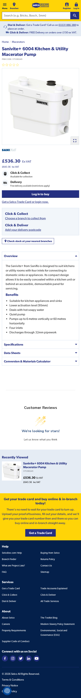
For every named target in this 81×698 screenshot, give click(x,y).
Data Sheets (12, 353)
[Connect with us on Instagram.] (13, 658)
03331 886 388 (67, 24)
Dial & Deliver (9, 601)
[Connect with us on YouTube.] (37, 658)
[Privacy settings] (7, 691)
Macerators (18, 41)
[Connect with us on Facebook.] (5, 658)
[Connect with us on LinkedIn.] (29, 658)
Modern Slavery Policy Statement (57, 624)
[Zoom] (74, 140)
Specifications (13, 344)
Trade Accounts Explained (53, 588)
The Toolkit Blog (48, 617)
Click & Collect (9, 594)
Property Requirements (14, 630)
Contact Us (46, 565)
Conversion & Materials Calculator (27, 361)
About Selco (8, 617)
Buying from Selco (50, 552)
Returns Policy (47, 559)
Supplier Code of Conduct (15, 641)
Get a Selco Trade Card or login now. (25, 202)
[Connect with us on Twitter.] (21, 658)
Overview (11, 256)
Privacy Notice (10, 685)
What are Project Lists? (13, 565)
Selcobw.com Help (12, 552)
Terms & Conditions (13, 679)
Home (5, 41)
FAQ (4, 572)
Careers (6, 624)
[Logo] (40, 5)
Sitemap (44, 572)
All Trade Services (49, 601)
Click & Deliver (48, 594)
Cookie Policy (9, 691)
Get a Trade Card (11, 588)
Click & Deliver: (19, 32)
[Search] (74, 15)
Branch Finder (9, 559)
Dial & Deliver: (17, 24)
